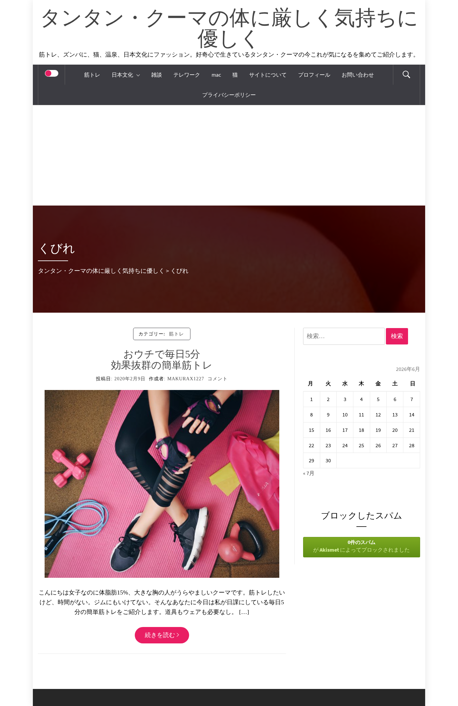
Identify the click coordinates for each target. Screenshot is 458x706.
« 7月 (308, 473)
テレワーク (186, 74)
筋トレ (92, 74)
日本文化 (122, 74)
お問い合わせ (358, 74)
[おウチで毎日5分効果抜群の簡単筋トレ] (162, 483)
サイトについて (268, 74)
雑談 (156, 74)
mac (216, 74)
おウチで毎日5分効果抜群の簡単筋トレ (162, 359)
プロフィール (314, 74)
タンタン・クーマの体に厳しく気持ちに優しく (229, 29)
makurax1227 (185, 378)
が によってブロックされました (361, 546)
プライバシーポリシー (229, 94)
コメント (218, 378)
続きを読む (160, 635)
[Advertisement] (229, 155)
